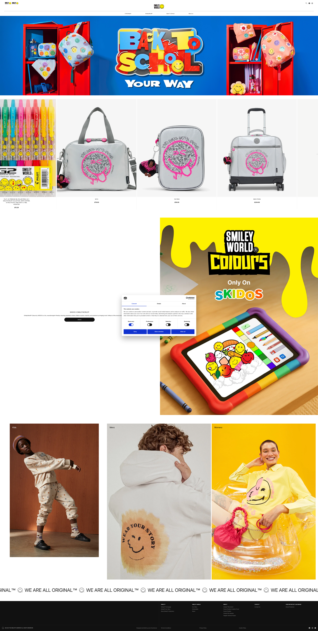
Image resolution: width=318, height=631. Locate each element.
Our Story (194, 607)
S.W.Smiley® (128, 13)
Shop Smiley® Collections (167, 611)
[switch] (149, 324)
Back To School (170, 13)
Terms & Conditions (166, 628)
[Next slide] (317, 154)
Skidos (79, 319)
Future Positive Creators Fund (231, 609)
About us (191, 13)
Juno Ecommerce (152, 628)
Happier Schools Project (229, 615)
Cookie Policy (242, 628)
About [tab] (184, 303)
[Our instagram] (312, 3)
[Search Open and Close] (306, 3)
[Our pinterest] (315, 628)
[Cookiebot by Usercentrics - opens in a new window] (187, 298)
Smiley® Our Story (165, 609)
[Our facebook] (309, 3)
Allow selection (159, 331)
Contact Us (257, 607)
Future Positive (227, 611)
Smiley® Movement (228, 607)
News (193, 611)
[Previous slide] (1, 154)
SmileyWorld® (148, 13)
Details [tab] (159, 303)
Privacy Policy (202, 628)
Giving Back (195, 609)
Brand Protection (290, 607)
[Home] (159, 6)
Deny (135, 331)
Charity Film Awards (228, 613)
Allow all (182, 331)
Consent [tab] (134, 303)
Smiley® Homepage (166, 607)
